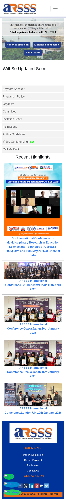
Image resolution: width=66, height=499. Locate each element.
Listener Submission (46, 44)
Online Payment (33, 460)
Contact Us (33, 470)
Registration (33, 52)
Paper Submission (18, 44)
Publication (33, 465)
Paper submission (33, 454)
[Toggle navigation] (55, 8)
